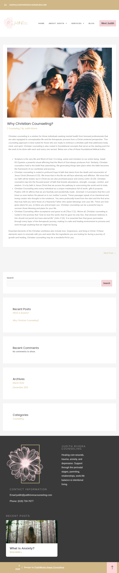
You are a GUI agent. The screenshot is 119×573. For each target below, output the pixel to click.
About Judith (56, 23)
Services (76, 23)
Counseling (14, 128)
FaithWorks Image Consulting (49, 567)
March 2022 (18, 383)
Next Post (110, 253)
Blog (92, 23)
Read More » (16, 552)
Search (10, 278)
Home (41, 23)
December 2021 (20, 387)
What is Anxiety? (21, 313)
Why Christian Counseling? (26, 320)
